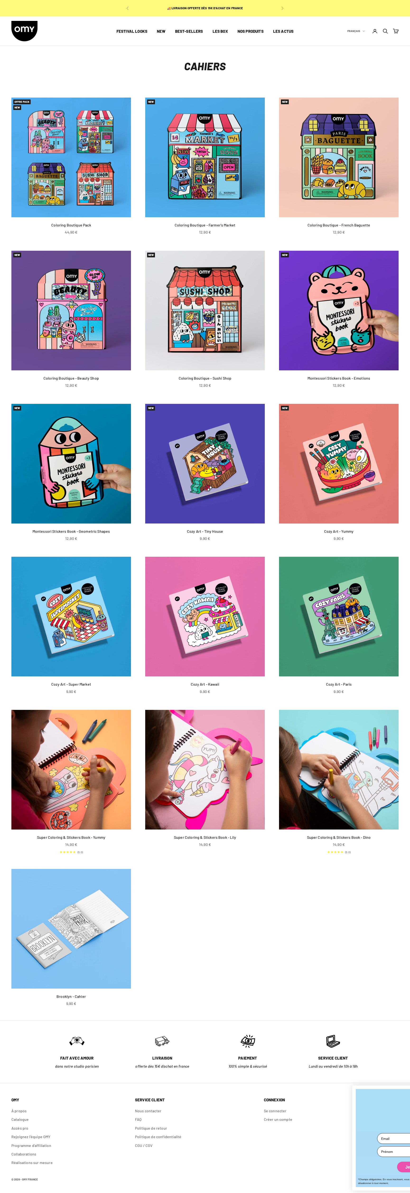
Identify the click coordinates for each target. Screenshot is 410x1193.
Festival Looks (131, 31)
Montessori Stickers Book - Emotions (339, 378)
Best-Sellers (189, 31)
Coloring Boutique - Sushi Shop (205, 378)
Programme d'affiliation (31, 1145)
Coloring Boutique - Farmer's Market (205, 225)
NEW (161, 31)
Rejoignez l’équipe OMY (31, 1136)
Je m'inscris (342, 1167)
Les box (220, 31)
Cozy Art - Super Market (71, 684)
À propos (19, 1110)
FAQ (138, 1119)
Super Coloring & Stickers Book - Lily (205, 837)
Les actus (283, 31)
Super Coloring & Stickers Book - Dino (339, 837)
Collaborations (23, 1154)
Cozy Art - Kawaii (205, 684)
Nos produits (251, 31)
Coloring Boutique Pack (71, 225)
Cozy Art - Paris (339, 684)
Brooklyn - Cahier (71, 996)
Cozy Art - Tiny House (205, 531)
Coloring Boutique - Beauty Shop (71, 378)
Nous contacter (148, 1110)
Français (353, 31)
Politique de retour (151, 1128)
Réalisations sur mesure (32, 1162)
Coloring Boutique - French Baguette (339, 225)
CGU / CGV (144, 1145)
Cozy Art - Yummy (339, 531)
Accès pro (19, 1128)
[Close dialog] (402, 1090)
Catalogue (20, 1119)
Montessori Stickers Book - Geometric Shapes (71, 531)
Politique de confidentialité (158, 1136)
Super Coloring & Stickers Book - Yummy (71, 837)
